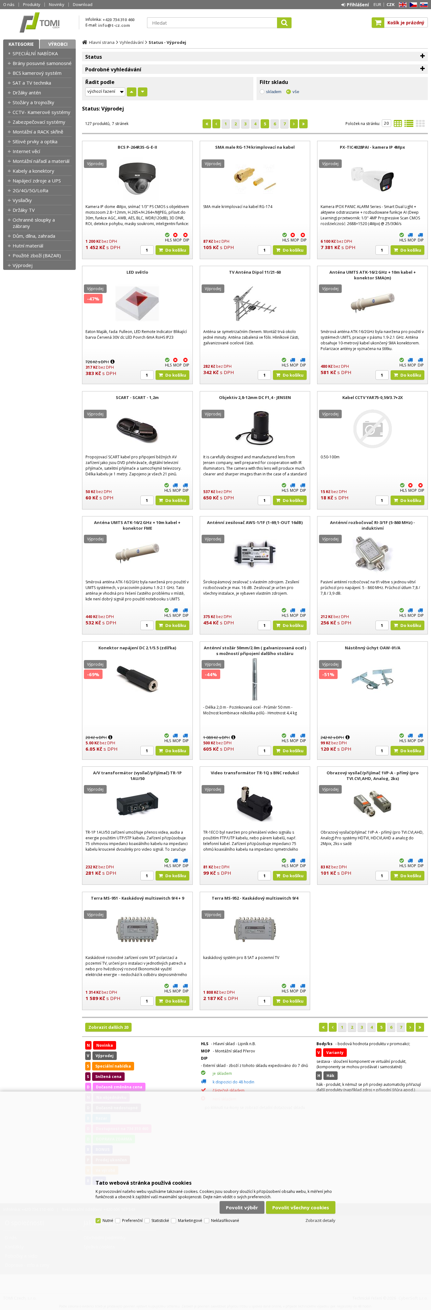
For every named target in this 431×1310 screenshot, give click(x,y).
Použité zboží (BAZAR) (37, 255)
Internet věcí (26, 151)
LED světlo (137, 272)
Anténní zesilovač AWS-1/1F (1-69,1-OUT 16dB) (255, 522)
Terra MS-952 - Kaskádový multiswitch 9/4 (255, 898)
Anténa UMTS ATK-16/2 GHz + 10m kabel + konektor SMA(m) (372, 275)
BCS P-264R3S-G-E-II (137, 147)
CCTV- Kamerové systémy (41, 112)
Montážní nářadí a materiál (41, 161)
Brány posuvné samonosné (42, 63)
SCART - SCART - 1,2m (137, 397)
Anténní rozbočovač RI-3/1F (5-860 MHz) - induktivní (372, 525)
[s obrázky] (408, 125)
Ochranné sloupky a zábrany (34, 223)
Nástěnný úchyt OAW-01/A (372, 648)
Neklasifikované (225, 1220)
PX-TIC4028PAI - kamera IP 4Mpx (372, 147)
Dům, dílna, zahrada (34, 236)
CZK (390, 4)
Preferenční (132, 1220)
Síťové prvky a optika (35, 141)
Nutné (108, 1220)
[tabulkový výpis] (398, 125)
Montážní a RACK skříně (38, 131)
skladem (273, 91)
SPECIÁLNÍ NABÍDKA (35, 53)
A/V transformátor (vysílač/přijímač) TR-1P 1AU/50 (137, 775)
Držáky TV (24, 210)
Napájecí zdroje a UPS (37, 180)
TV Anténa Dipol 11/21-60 (255, 272)
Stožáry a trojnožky (33, 102)
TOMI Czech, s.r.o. (39, 22)
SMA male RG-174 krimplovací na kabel (255, 147)
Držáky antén (27, 92)
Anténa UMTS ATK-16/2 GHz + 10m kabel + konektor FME (137, 525)
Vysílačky (22, 200)
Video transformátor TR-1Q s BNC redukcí (255, 773)
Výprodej (22, 265)
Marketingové (190, 1220)
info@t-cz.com (114, 25)
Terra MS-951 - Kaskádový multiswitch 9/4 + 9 (137, 898)
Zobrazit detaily (320, 1220)
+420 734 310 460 (118, 19)
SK (422, 5)
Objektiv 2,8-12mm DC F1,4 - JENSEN (255, 397)
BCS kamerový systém (37, 73)
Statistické (160, 1220)
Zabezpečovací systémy (39, 122)
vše (295, 91)
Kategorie (21, 44)
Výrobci (58, 44)
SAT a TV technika (32, 83)
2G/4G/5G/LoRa (30, 190)
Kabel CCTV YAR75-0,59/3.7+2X (372, 397)
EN (401, 5)
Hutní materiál (28, 245)
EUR (377, 4)
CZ (412, 5)
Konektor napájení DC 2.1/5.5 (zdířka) (137, 648)
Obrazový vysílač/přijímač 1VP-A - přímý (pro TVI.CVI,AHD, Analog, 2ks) (373, 775)
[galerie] (420, 125)
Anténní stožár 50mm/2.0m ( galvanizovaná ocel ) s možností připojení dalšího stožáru (255, 650)
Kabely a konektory (33, 171)
